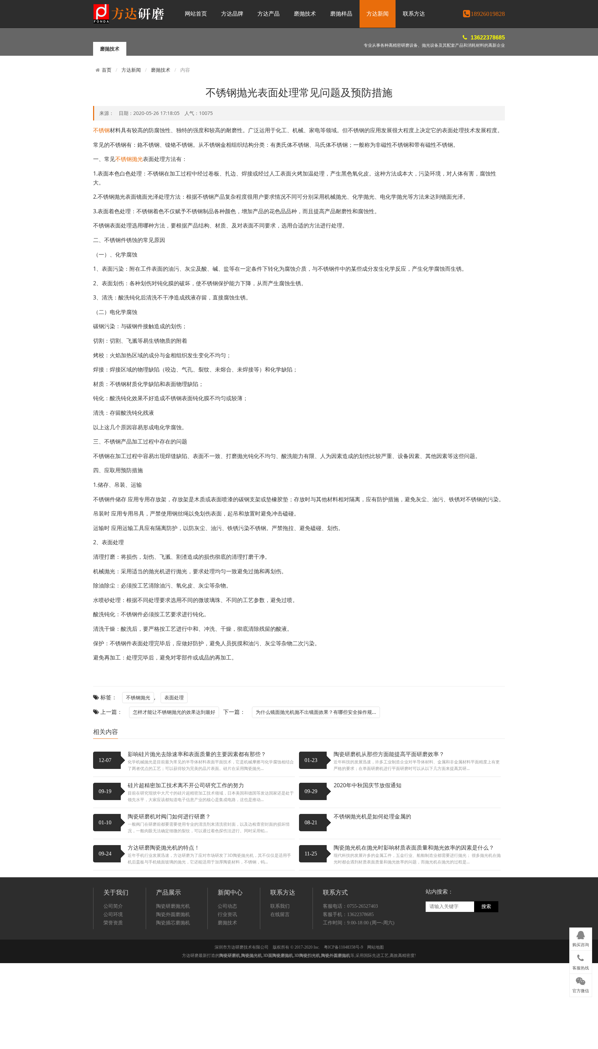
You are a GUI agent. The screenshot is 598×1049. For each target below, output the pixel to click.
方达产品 (268, 14)
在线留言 (280, 914)
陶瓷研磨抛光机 (173, 906)
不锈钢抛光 (129, 159)
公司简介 (113, 906)
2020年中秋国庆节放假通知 (367, 785)
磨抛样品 (341, 14)
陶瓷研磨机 (229, 955)
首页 (106, 70)
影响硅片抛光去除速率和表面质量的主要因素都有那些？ (197, 754)
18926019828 (488, 13)
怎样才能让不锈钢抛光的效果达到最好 (174, 712)
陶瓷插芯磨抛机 (173, 922)
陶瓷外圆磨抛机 (173, 914)
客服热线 (580, 968)
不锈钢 (101, 130)
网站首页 (196, 14)
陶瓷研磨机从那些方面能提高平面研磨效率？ (389, 754)
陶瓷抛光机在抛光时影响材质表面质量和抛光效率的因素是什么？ (414, 847)
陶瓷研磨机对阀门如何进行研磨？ (169, 816)
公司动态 (227, 906)
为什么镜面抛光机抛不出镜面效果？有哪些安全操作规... (316, 712)
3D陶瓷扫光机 (307, 955)
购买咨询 (580, 944)
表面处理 (174, 697)
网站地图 (375, 947)
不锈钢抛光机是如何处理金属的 (372, 816)
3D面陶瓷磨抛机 (278, 955)
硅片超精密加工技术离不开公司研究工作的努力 (186, 785)
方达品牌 (232, 14)
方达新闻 (377, 14)
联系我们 (280, 906)
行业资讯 (227, 914)
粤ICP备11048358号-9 (343, 947)
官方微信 (580, 990)
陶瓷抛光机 (251, 955)
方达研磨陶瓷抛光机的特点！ (164, 847)
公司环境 (113, 914)
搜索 (486, 906)
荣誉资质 (113, 922)
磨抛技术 (305, 14)
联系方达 (414, 14)
